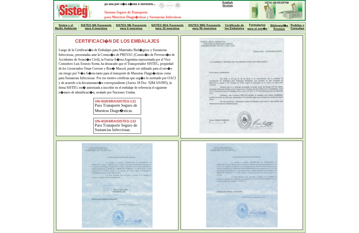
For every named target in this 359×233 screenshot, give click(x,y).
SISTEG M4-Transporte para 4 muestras (96, 27)
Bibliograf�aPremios (279, 27)
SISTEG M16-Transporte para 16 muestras (167, 27)
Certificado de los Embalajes (234, 27)
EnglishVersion (227, 4)
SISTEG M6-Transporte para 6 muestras (131, 27)
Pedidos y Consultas (297, 27)
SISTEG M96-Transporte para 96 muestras (204, 27)
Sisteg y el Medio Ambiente (66, 27)
